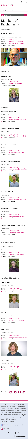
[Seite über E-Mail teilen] (10, 393)
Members (22, 10)
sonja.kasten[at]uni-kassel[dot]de (18, 337)
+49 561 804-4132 (14, 288)
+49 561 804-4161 (14, 82)
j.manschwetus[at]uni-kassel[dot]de (18, 169)
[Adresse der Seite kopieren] (23, 393)
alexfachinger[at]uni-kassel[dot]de (18, 136)
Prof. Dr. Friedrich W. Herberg (16, 43)
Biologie (3, 10)
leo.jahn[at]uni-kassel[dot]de (16, 152)
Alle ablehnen (10, 433)
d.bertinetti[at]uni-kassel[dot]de (17, 254)
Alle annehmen (22, 433)
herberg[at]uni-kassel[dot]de (16, 41)
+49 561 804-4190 (14, 214)
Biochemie (16, 10)
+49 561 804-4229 (14, 117)
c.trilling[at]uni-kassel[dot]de (16, 232)
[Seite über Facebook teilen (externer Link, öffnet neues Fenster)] (19, 393)
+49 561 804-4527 (14, 167)
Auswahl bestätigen (21, 436)
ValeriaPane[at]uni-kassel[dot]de (17, 199)
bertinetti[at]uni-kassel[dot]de (16, 290)
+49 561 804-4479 (14, 150)
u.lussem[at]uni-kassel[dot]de (17, 368)
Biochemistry (8, 15)
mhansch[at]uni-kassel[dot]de (17, 320)
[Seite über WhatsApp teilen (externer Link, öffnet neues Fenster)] (15, 393)
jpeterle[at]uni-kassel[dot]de (16, 216)
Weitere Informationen (9, 45)
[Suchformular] (21, 2)
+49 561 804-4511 (14, 39)
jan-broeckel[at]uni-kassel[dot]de (17, 119)
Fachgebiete (9, 10)
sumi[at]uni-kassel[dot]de (15, 83)
